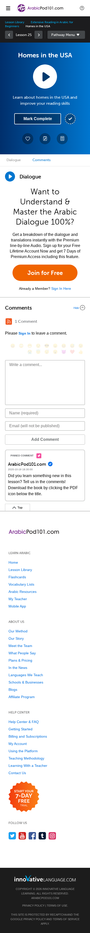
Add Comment (45, 439)
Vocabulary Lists (21, 584)
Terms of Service (66, 919)
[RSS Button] (8, 321)
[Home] (40, 12)
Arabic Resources (22, 592)
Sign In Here (61, 288)
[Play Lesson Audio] (45, 76)
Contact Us (17, 773)
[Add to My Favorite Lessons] (27, 138)
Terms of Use (57, 905)
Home (13, 562)
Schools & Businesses (25, 682)
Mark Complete (38, 119)
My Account (17, 744)
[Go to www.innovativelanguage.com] (45, 878)
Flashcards (17, 577)
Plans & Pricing (20, 660)
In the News (17, 668)
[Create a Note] (45, 138)
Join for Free (45, 272)
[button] (82, 8)
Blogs (12, 690)
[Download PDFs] (62, 138)
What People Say (22, 653)
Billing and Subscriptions (27, 736)
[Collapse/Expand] (45, 308)
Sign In (24, 333)
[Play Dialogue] (10, 176)
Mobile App (17, 606)
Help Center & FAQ (23, 722)
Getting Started (20, 729)
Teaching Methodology (26, 758)
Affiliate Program (21, 697)
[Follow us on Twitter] (12, 836)
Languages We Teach (25, 675)
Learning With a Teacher (27, 766)
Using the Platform (23, 751)
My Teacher (17, 599)
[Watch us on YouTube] (22, 836)
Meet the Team (20, 646)
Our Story (16, 638)
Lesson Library (14, 22)
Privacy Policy (33, 905)
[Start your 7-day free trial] (23, 796)
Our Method (18, 631)
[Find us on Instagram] (52, 836)
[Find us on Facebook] (32, 836)
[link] (9, 35)
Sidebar (66, 35)
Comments (41, 160)
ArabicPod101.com (45, 898)
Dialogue (13, 160)
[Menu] (8, 8)
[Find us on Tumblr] (42, 836)
